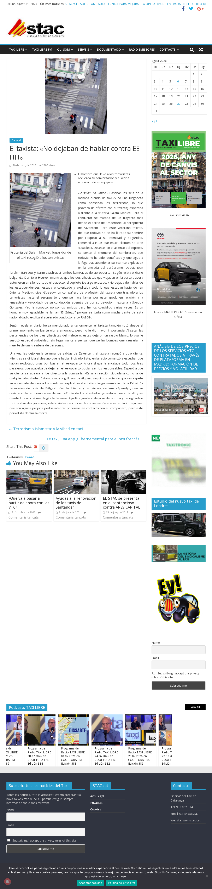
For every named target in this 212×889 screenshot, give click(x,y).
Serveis (83, 49)
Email (155, 658)
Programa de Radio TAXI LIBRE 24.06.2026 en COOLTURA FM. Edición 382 (94, 755)
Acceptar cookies (90, 882)
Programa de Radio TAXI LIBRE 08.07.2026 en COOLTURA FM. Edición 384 (27, 755)
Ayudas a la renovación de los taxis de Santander (76, 503)
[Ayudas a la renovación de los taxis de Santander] (76, 472)
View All (195, 707)
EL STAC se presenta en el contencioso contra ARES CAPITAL (121, 503)
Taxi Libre (16, 49)
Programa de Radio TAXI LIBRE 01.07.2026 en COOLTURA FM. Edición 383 (60, 755)
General (16, 140)
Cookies (95, 809)
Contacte (168, 49)
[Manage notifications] (7, 881)
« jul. (155, 121)
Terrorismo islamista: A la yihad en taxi (45, 428)
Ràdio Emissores (142, 49)
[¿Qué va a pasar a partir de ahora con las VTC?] (29, 472)
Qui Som (63, 49)
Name (156, 643)
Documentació (109, 49)
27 (179, 104)
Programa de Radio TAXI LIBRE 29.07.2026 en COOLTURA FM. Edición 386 (127, 755)
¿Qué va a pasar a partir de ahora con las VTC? (28, 503)
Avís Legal (97, 796)
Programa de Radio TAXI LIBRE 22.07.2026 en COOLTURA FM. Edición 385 (161, 755)
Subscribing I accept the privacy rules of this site (175, 675)
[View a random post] (201, 49)
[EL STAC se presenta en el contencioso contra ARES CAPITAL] (123, 472)
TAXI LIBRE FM (42, 49)
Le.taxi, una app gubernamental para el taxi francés (95, 438)
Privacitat (96, 803)
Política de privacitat (121, 882)
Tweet (29, 457)
